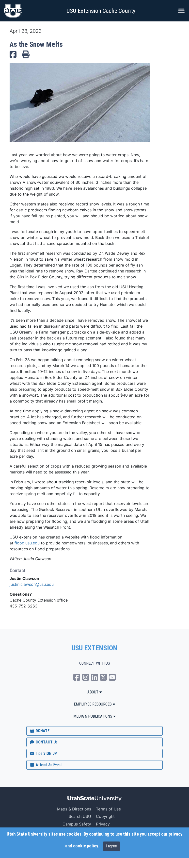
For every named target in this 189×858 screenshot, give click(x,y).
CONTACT (46, 742)
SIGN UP (46, 753)
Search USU (80, 816)
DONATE (42, 730)
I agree (111, 846)
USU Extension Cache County (100, 10)
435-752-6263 (23, 606)
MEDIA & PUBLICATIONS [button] (92, 716)
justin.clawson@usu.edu (32, 584)
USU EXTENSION (94, 648)
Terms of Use (108, 809)
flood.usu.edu (27, 542)
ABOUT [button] (92, 692)
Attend (48, 764)
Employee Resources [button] (93, 704)
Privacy (103, 824)
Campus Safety (77, 824)
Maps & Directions (74, 809)
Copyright (105, 816)
